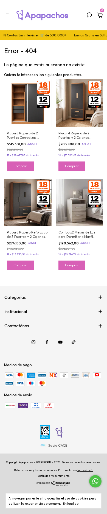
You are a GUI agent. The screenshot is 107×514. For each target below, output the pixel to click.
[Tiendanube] (53, 485)
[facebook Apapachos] (47, 342)
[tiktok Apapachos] (73, 342)
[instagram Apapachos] (33, 342)
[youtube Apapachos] (60, 342)
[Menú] (8, 16)
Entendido (70, 503)
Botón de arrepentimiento (53, 476)
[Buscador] (89, 16)
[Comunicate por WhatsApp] (95, 481)
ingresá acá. (85, 470)
